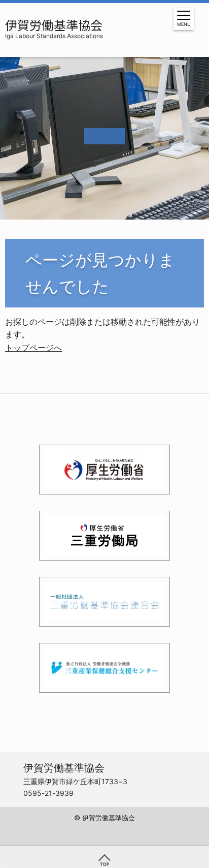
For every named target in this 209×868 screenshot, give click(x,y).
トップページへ (33, 348)
